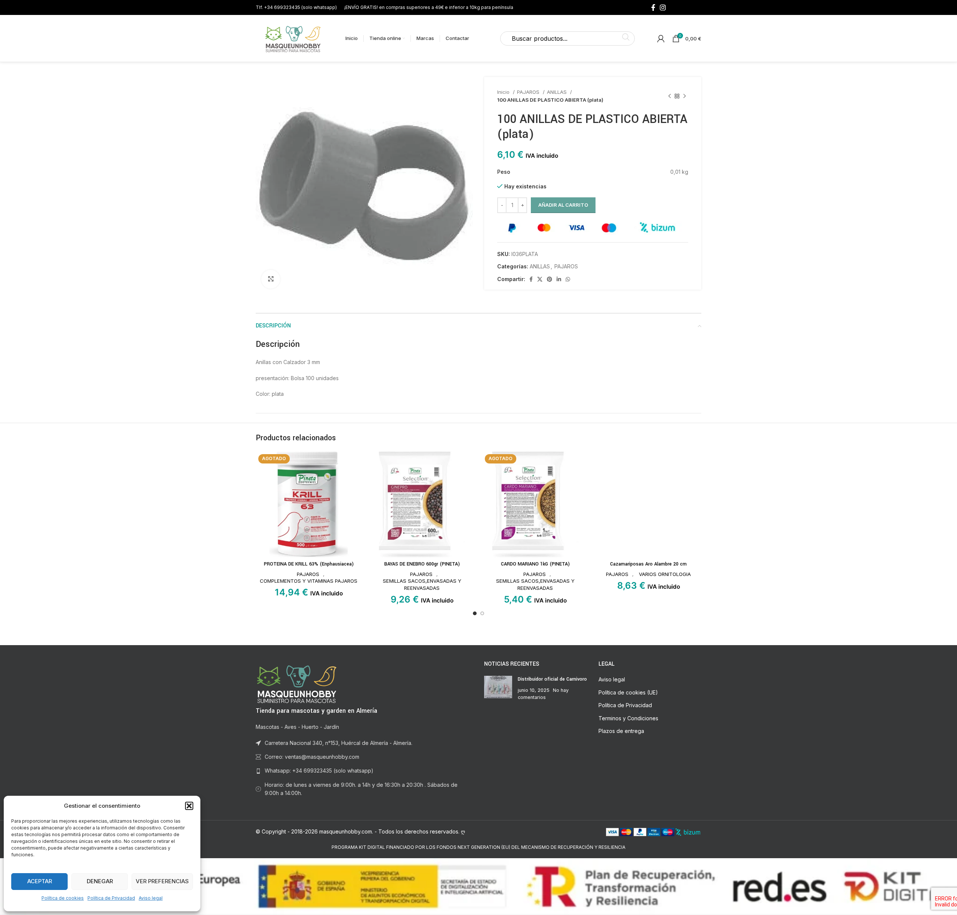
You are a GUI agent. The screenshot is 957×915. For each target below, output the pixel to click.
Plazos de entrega (621, 731)
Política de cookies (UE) (628, 692)
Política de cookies (62, 898)
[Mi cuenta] (660, 38)
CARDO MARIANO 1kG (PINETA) (535, 564)
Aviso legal (151, 898)
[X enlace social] (540, 279)
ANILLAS (557, 92)
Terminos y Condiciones (628, 718)
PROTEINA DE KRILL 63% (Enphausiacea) (309, 564)
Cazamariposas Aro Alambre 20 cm (648, 564)
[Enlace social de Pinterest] (549, 279)
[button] (189, 806)
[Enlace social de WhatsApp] (567, 279)
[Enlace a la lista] (364, 771)
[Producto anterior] (669, 96)
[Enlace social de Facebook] (653, 7)
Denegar (100, 881)
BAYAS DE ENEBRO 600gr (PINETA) (422, 564)
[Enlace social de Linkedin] (558, 279)
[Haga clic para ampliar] (270, 279)
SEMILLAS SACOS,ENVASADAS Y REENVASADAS (422, 584)
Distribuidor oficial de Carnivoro (552, 679)
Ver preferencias (162, 881)
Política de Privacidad (111, 898)
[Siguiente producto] (684, 96)
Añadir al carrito (563, 205)
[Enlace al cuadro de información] (296, 7)
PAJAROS (529, 92)
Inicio (504, 92)
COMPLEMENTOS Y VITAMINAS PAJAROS (308, 581)
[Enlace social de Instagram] (663, 7)
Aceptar (39, 881)
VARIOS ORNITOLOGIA (665, 574)
